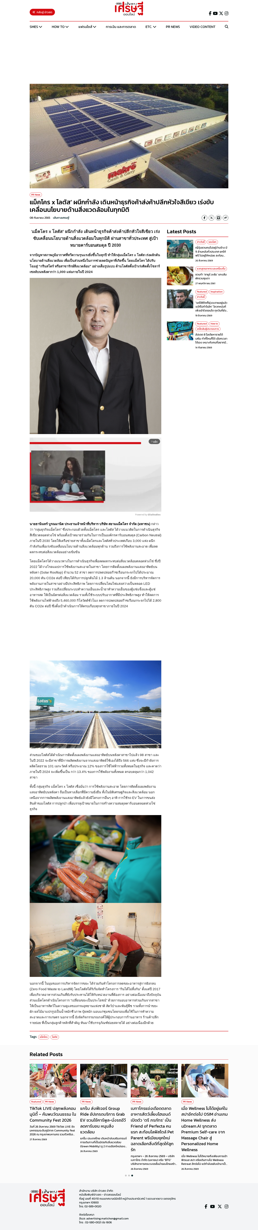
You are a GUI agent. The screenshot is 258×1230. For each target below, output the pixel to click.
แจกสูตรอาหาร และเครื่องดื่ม (211, 269)
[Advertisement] (129, 57)
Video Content (202, 26)
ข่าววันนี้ (201, 242)
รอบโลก (212, 242)
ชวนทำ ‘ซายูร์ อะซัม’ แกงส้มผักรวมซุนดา (211, 276)
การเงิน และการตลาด (121, 26)
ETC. (148, 26)
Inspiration (217, 292)
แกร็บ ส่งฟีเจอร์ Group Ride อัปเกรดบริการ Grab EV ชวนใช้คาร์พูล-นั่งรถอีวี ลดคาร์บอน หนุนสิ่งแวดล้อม (103, 1120)
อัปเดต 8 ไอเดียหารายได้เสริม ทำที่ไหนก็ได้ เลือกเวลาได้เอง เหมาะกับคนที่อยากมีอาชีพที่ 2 (211, 340)
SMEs (34, 26)
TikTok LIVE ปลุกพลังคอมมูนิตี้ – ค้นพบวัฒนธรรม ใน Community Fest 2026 (53, 1114)
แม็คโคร (44, 1037)
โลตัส (54, 1037)
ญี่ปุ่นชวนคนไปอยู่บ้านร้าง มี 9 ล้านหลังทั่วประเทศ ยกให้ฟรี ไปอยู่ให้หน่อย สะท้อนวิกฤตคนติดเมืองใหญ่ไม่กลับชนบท (211, 255)
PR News (173, 26)
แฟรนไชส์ (85, 26)
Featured (202, 292)
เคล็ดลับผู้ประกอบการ (208, 329)
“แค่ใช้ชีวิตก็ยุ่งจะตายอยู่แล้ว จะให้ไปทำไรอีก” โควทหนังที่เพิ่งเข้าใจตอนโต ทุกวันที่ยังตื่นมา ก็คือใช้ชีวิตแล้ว (211, 308)
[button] (126, 1175)
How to (58, 26)
